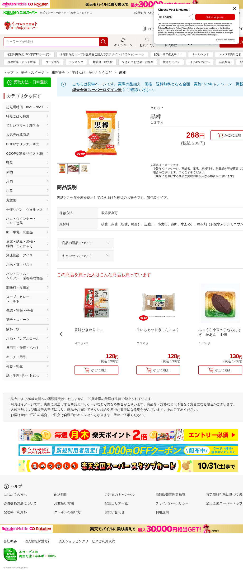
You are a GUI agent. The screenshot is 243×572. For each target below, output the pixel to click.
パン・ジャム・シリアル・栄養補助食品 (24, 276)
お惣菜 (11, 200)
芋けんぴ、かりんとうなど (92, 72)
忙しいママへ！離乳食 (22, 125)
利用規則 (162, 512)
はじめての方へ (200, 62)
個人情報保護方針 (37, 541)
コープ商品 (52, 62)
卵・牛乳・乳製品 (19, 232)
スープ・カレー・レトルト (19, 299)
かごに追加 (99, 370)
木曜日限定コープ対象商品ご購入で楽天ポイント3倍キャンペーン (102, 54)
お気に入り (147, 45)
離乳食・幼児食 (103, 62)
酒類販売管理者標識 (170, 494)
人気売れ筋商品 (17, 135)
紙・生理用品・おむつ (22, 375)
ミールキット (200, 54)
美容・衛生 (14, 366)
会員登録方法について (20, 503)
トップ (9, 72)
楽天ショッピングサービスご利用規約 (87, 541)
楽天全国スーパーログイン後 (97, 90)
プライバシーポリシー (172, 503)
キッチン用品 (16, 357)
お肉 (9, 181)
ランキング (76, 62)
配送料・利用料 (15, 512)
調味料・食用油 (17, 287)
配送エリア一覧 (116, 503)
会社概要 (10, 541)
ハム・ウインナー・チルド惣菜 (21, 221)
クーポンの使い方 (67, 512)
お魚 (9, 190)
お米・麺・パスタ (19, 264)
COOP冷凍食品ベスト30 (24, 153)
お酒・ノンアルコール (22, 338)
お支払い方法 (64, 503)
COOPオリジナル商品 (22, 144)
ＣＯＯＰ (157, 108)
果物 (9, 172)
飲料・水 (12, 329)
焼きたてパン (171, 62)
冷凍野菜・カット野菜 (21, 62)
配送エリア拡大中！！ (168, 54)
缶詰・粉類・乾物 (19, 310)
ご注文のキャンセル (120, 494)
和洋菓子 (58, 72)
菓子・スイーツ (32, 72)
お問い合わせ (115, 512)
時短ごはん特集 (17, 116)
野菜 (9, 163)
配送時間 (60, 494)
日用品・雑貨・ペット (22, 348)
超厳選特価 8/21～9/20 (24, 107)
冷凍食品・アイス (19, 255)
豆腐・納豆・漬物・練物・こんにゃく (21, 244)
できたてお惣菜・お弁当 (138, 62)
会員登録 (224, 62)
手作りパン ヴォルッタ (24, 209)
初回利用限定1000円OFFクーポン (29, 54)
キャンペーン (123, 45)
